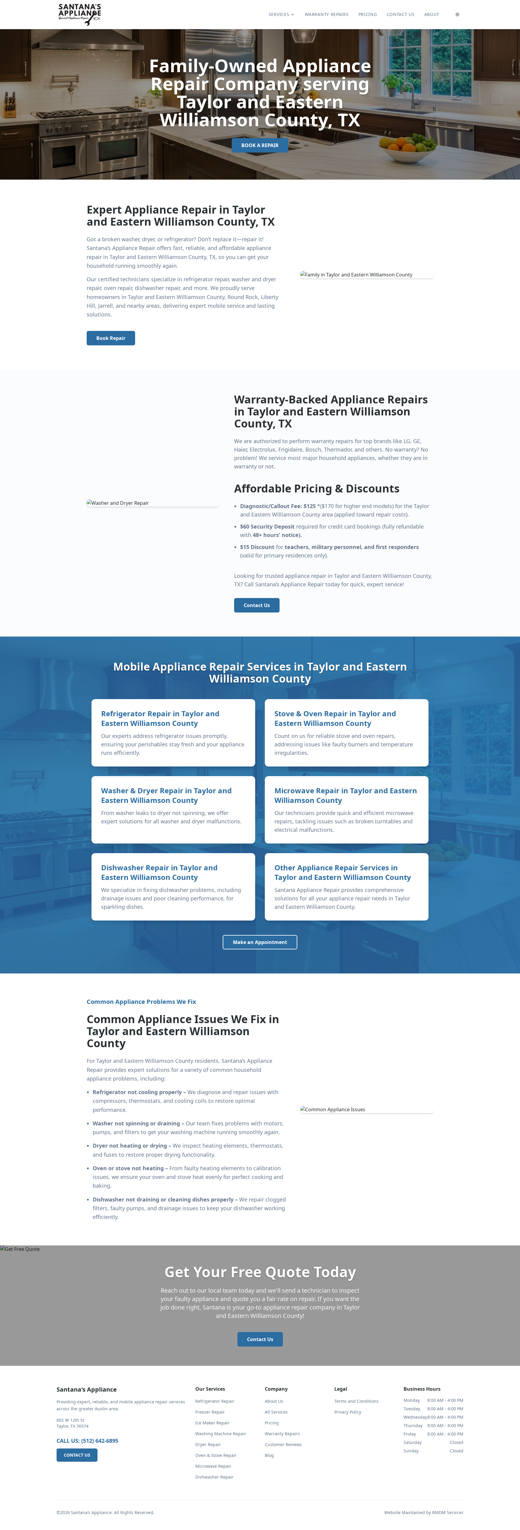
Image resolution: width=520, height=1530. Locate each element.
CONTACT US (401, 14)
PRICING (367, 14)
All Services (276, 1412)
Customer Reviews (283, 1444)
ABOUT (432, 14)
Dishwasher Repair (214, 1477)
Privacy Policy (347, 1412)
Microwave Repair (213, 1466)
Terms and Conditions (356, 1401)
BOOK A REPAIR (260, 145)
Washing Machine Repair (220, 1433)
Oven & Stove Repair (216, 1455)
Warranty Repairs (282, 1433)
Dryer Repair (208, 1444)
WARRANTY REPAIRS (326, 14)
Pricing (272, 1423)
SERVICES (279, 14)
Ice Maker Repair (212, 1423)
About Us (274, 1401)
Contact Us (257, 605)
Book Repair (110, 338)
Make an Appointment (260, 942)
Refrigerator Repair (214, 1401)
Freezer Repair (210, 1412)
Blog (269, 1455)
